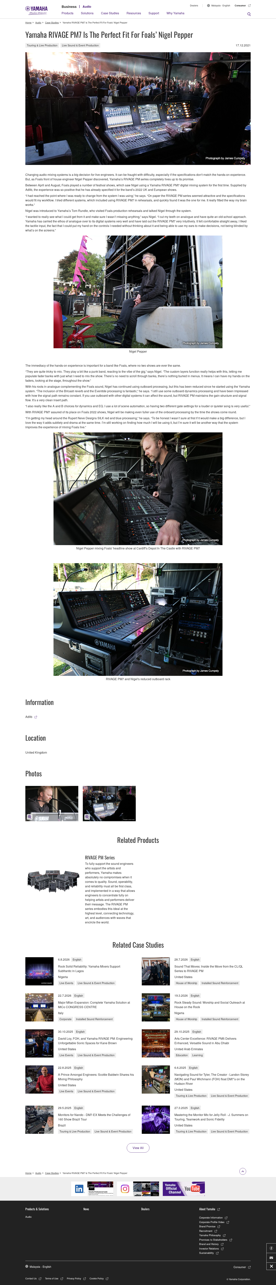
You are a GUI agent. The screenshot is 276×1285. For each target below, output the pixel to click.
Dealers (194, 5)
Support (154, 13)
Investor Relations (209, 1248)
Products (67, 13)
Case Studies (110, 13)
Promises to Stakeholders (213, 1239)
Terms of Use (51, 1278)
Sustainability (206, 1253)
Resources (134, 13)
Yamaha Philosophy (210, 1235)
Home (28, 22)
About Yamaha (207, 1209)
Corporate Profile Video (211, 1222)
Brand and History (209, 1244)
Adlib (28, 717)
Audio (87, 6)
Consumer (240, 5)
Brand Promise (207, 1226)
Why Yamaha (175, 13)
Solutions (87, 13)
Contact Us (31, 1278)
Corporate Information (211, 1217)
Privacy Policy (74, 1278)
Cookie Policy (97, 1278)
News (86, 1209)
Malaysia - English (220, 5)
